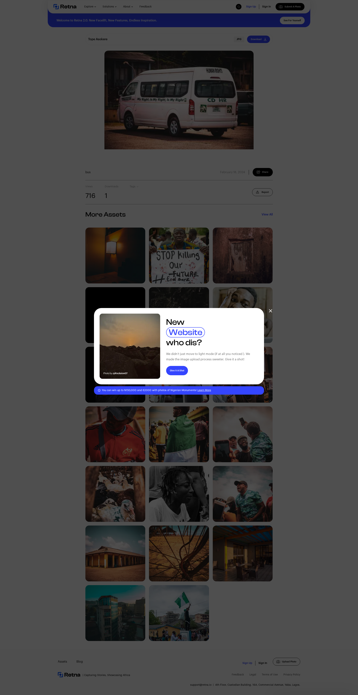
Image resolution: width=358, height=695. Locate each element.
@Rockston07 (120, 373)
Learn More (204, 390)
